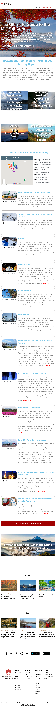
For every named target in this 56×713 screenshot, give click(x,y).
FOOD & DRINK (29, 677)
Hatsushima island (24, 291)
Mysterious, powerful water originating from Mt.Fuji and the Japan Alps (28, 546)
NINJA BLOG (28, 3)
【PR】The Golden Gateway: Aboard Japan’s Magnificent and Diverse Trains (47, 635)
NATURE (27, 679)
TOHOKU (17, 674)
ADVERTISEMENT (49, 677)
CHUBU (17, 679)
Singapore (51, 1)
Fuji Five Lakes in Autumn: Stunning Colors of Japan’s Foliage (41, 133)
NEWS (36, 693)
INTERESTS (20, 3)
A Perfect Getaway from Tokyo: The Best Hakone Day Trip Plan (27, 596)
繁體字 (41, 1)
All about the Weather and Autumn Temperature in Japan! (8, 596)
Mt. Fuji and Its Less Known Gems (14, 131)
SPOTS (27, 674)
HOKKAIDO (18, 672)
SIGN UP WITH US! (47, 7)
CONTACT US (38, 685)
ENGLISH (37, 1)
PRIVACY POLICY (48, 672)
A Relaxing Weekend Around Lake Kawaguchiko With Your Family (41, 98)
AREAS (14, 3)
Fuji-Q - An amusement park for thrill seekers (34, 192)
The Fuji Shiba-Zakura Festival (29, 408)
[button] (40, 7)
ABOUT (36, 7)
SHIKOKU (17, 685)
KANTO (17, 677)
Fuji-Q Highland (23, 314)
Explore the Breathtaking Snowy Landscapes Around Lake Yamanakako (14, 100)
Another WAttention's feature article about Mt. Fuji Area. (28, 541)
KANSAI (17, 681)
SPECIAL (34, 3)
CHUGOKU (18, 683)
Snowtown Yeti (23, 239)
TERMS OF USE (48, 674)
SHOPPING (28, 683)
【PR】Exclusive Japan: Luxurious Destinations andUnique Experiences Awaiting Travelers (27, 635)
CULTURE (27, 672)
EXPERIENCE (28, 681)
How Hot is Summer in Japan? (46, 596)
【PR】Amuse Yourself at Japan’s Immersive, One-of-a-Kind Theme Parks (8, 635)
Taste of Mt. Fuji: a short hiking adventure (33, 440)
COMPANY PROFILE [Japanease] (38, 689)
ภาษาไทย (45, 1)
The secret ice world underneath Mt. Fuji (32, 373)
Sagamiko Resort (24, 265)
